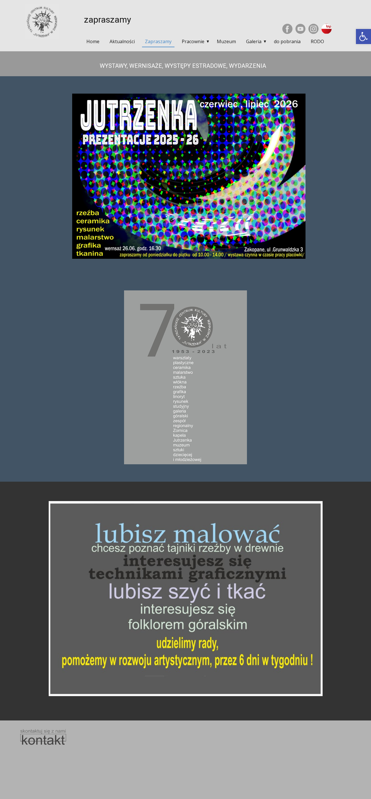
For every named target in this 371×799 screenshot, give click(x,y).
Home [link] (92, 41)
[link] (363, 36)
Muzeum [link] (226, 41)
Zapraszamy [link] (158, 41)
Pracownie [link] (193, 41)
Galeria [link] (253, 41)
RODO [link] (317, 41)
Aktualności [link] (122, 41)
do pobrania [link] (287, 41)
